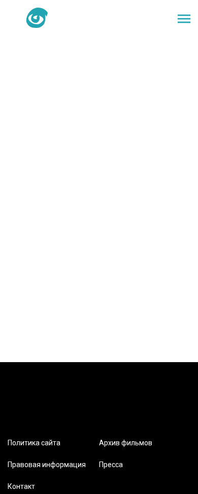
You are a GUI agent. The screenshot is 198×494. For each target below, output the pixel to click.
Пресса (111, 465)
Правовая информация (47, 465)
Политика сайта (34, 443)
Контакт (21, 486)
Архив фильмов (125, 443)
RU (100, 18)
